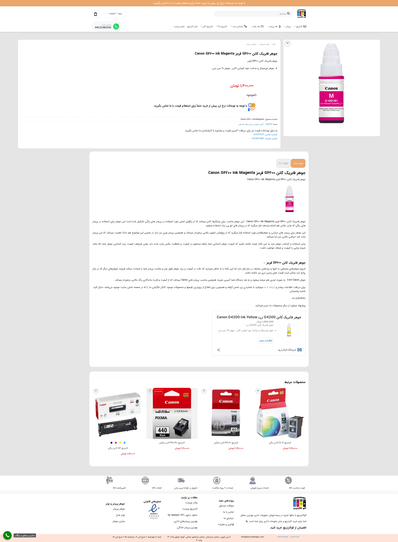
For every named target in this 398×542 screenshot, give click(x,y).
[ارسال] (288, 13)
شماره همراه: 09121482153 (264, 138)
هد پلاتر (256, 26)
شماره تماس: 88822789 (265, 134)
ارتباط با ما (269, 287)
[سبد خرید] (95, 14)
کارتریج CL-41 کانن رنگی (280, 443)
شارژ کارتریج (192, 26)
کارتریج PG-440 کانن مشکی (172, 443)
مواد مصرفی (264, 44)
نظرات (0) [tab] (283, 163)
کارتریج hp (222, 26)
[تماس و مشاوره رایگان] (7, 535)
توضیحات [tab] (298, 163)
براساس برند (238, 26)
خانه (274, 44)
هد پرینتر (273, 26)
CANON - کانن (266, 124)
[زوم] (376, 132)
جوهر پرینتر (251, 44)
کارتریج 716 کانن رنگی (118, 448)
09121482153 (282, 537)
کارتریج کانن (207, 26)
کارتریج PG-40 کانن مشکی (226, 443)
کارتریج (299, 26)
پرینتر (288, 26)
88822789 (294, 537)
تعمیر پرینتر (179, 26)
